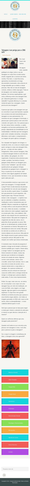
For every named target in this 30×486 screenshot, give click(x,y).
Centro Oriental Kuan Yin (15, 3)
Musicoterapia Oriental (14, 415)
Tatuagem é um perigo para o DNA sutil (13, 50)
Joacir (15, 464)
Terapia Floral (12, 394)
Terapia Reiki (12, 387)
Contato (11, 452)
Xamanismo (12, 401)
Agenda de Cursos (13, 437)
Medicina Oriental (13, 372)
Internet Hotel (17, 481)
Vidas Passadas (13, 379)
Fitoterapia (11, 408)
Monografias (12, 430)
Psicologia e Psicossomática (16, 423)
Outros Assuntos (6, 55)
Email (4, 475)
